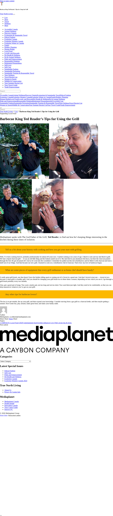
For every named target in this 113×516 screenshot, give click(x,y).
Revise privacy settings (14, 415)
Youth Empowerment (11, 87)
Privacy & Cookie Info (12, 392)
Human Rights (9, 49)
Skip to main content (7, 1)
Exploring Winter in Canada (14, 43)
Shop (6, 19)
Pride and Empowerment (13, 59)
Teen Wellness (9, 75)
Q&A (56, 323)
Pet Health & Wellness (12, 55)
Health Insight (9, 403)
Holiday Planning (10, 47)
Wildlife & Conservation (12, 81)
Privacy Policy (4, 415)
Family (6, 45)
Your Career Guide (11, 407)
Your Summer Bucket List (13, 83)
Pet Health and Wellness (12, 377)
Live (6, 18)
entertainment (29, 323)
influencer (47, 323)
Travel (6, 21)
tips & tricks (67, 323)
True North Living (6, 14)
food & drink (38, 323)
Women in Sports (10, 79)
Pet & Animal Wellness (12, 57)
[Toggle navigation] (14, 14)
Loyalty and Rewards (11, 53)
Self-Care (7, 67)
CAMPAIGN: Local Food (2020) (12, 323)
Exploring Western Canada (13, 41)
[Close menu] (1, 107)
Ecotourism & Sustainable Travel (15, 35)
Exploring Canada (10, 39)
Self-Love (7, 65)
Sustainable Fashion (11, 69)
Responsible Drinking (12, 61)
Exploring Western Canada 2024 (15, 381)
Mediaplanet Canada (11, 401)
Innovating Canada (11, 405)
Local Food (8, 51)
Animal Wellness (10, 31)
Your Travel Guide (10, 85)
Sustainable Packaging (12, 71)
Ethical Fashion (9, 37)
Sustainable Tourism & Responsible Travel (19, 73)
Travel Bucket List (10, 77)
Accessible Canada (11, 29)
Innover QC (8, 409)
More (6, 25)
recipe (61, 323)
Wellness (7, 23)
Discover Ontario (10, 33)
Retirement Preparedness (13, 63)
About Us (7, 390)
